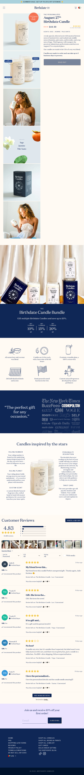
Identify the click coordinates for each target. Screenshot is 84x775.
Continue (22, 406)
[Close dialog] (78, 363)
